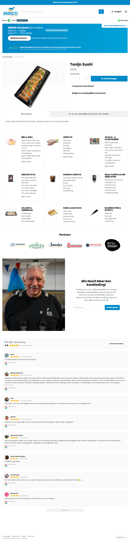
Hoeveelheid (74, 74)
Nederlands (120, 537)
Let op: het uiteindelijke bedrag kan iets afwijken (89, 114)
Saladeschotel (110, 187)
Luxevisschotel (110, 190)
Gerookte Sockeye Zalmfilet (28, 181)
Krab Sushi (67, 219)
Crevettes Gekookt (112, 160)
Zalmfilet (66, 151)
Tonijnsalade (26, 213)
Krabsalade (26, 218)
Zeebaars (67, 143)
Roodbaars (67, 148)
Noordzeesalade (28, 221)
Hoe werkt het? (22, 20)
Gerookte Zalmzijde (29, 185)
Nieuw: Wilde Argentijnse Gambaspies (31, 152)
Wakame (108, 213)
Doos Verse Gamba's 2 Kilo (114, 151)
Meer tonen (26, 161)
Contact (23, 536)
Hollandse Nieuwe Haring (73, 178)
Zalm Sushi (67, 211)
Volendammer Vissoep (114, 180)
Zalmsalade (26, 216)
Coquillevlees (110, 163)
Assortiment (15, 536)
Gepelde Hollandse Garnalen (112, 156)
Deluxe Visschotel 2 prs (30, 140)
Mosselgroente (111, 218)
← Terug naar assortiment (82, 86)
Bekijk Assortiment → (19, 38)
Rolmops (66, 188)
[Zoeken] (101, 11)
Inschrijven (112, 307)
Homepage (6, 536)
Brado (65, 183)
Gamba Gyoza (69, 221)
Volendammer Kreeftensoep (111, 183)
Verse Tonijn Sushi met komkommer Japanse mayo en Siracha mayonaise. (37, 121)
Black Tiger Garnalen (113, 147)
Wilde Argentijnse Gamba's (111, 143)
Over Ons (31, 536)
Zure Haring (67, 185)
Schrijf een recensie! (116, 344)
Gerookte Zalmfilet (28, 178)
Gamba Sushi (68, 216)
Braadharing (68, 191)
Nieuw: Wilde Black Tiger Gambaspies (30, 157)
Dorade (66, 145)
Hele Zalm (67, 140)
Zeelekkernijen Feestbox (31, 145)
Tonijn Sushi (67, 214)
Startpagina (7, 57)
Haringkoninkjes (69, 180)
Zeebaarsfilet (68, 153)
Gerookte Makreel (28, 193)
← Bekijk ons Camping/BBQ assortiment (88, 93)
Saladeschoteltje (111, 193)
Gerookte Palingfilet (29, 190)
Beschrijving (26, 114)
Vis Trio (24, 148)
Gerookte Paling (27, 188)
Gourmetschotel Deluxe (30, 143)
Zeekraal (108, 216)
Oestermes (109, 221)
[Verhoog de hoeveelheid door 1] (86, 79)
